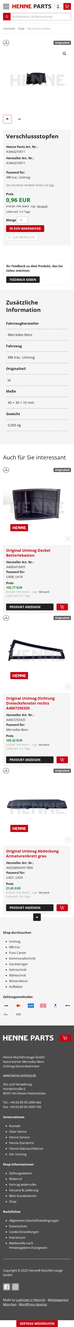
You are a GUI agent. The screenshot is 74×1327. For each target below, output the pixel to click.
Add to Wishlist (68, 539)
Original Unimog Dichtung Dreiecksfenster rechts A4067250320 (30, 703)
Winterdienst (18, 981)
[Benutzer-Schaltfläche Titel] (58, 6)
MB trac (14, 947)
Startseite (9, 28)
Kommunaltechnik (22, 958)
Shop (21, 28)
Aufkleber (16, 987)
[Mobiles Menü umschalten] (6, 6)
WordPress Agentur (33, 1304)
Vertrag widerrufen (22, 1184)
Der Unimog (18, 1154)
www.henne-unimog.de (19, 1075)
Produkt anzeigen (24, 607)
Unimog (14, 941)
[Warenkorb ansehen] (67, 6)
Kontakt (14, 1126)
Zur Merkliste (24, 237)
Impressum (17, 1237)
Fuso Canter (17, 953)
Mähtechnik (17, 975)
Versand (42, 206)
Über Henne (18, 1132)
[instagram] (15, 1286)
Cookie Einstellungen (24, 1232)
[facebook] (6, 1286)
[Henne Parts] (31, 6)
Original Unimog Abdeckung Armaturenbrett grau (32, 854)
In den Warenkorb (25, 229)
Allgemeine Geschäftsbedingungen (34, 1220)
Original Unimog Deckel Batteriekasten (28, 553)
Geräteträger (18, 964)
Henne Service (19, 1137)
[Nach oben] (37, 917)
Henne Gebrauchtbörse (26, 1148)
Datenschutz (18, 1226)
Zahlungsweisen (20, 1173)
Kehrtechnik (17, 970)
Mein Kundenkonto (22, 1196)
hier (51, 185)
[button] (64, 53)
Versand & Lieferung (23, 1190)
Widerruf (15, 1179)
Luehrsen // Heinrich (30, 1300)
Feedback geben (23, 280)
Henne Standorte (21, 1143)
